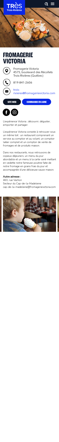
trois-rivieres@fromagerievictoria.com (34, 91)
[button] (52, 3)
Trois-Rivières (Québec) (33, 72)
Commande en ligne (37, 102)
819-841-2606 (22, 82)
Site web (12, 102)
